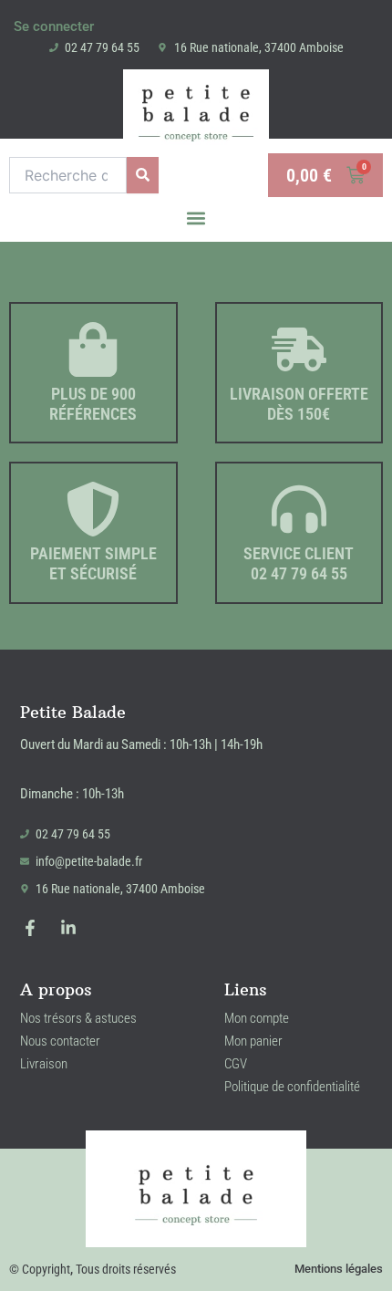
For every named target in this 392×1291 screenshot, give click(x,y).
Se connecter (54, 26)
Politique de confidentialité (292, 1086)
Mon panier (253, 1041)
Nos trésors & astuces (78, 1018)
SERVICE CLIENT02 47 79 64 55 (298, 563)
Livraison (43, 1064)
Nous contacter (60, 1041)
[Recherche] (143, 175)
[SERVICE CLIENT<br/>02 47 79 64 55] (299, 509)
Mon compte (256, 1018)
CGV (235, 1064)
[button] (196, 218)
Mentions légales (338, 1268)
